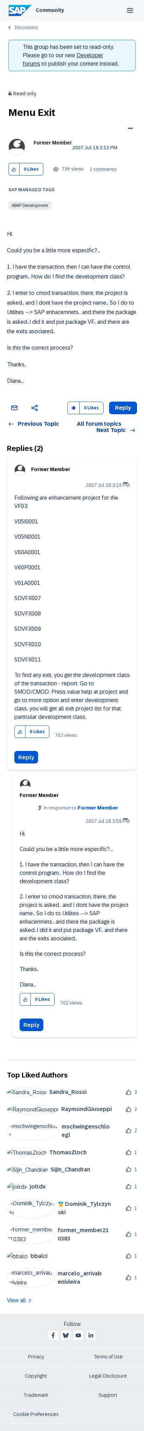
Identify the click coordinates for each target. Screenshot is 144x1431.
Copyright (36, 1376)
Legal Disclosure (108, 1376)
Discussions (26, 27)
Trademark (35, 1395)
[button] (14, 169)
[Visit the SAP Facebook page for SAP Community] (53, 1335)
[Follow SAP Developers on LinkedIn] (91, 1335)
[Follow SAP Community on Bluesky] (66, 1335)
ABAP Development (30, 205)
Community (50, 10)
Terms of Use (108, 1356)
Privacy (36, 1356)
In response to (81, 808)
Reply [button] (123, 408)
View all (16, 1300)
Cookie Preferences (36, 1414)
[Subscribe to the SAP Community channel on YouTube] (78, 1335)
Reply (26, 757)
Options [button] (129, 129)
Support (108, 1395)
